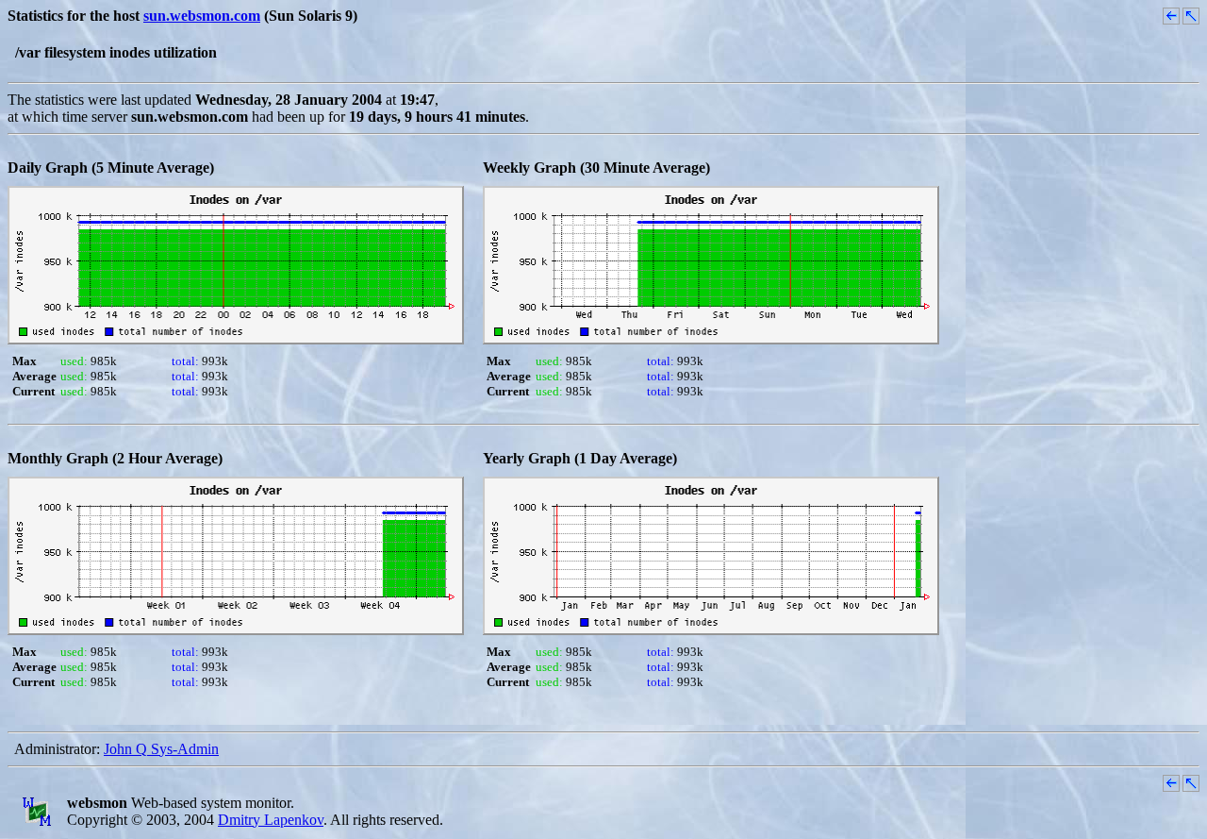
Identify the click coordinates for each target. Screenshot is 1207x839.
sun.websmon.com (201, 16)
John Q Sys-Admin (161, 749)
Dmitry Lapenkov (270, 820)
